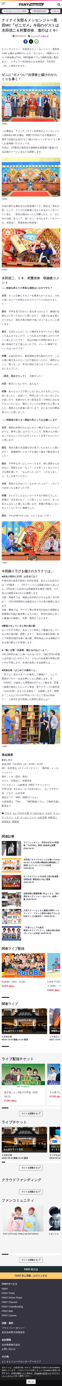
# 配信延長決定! (39, 11)
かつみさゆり (37, 813)
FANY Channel (9, 1302)
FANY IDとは (31, 1269)
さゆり (48, 813)
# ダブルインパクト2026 (15, 11)
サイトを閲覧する (30, 1113)
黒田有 (15, 821)
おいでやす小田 (21, 813)
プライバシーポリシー (13, 1328)
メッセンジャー (28, 817)
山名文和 (42, 817)
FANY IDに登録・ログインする (31, 1275)
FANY (5, 1289)
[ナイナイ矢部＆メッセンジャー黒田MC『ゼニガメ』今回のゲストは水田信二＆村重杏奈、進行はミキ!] (25, 41)
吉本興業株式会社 (11, 1344)
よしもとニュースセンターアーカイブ (21, 1361)
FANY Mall (7, 1311)
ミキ (16, 817)
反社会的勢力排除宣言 (13, 1332)
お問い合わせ (9, 1349)
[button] (59, 4)
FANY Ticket (8, 1293)
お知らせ (45, 36)
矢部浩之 (6, 821)
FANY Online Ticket (12, 1297)
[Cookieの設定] (41, 1373)
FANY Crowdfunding (12, 1306)
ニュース (35, 36)
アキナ (8, 813)
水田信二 (52, 817)
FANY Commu (9, 1315)
